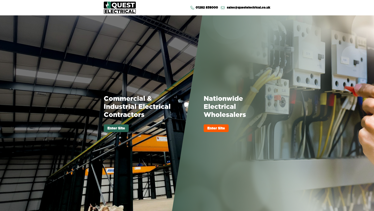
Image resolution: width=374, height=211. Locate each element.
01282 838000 (207, 8)
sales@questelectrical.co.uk (248, 8)
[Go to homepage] (120, 7)
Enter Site (116, 128)
